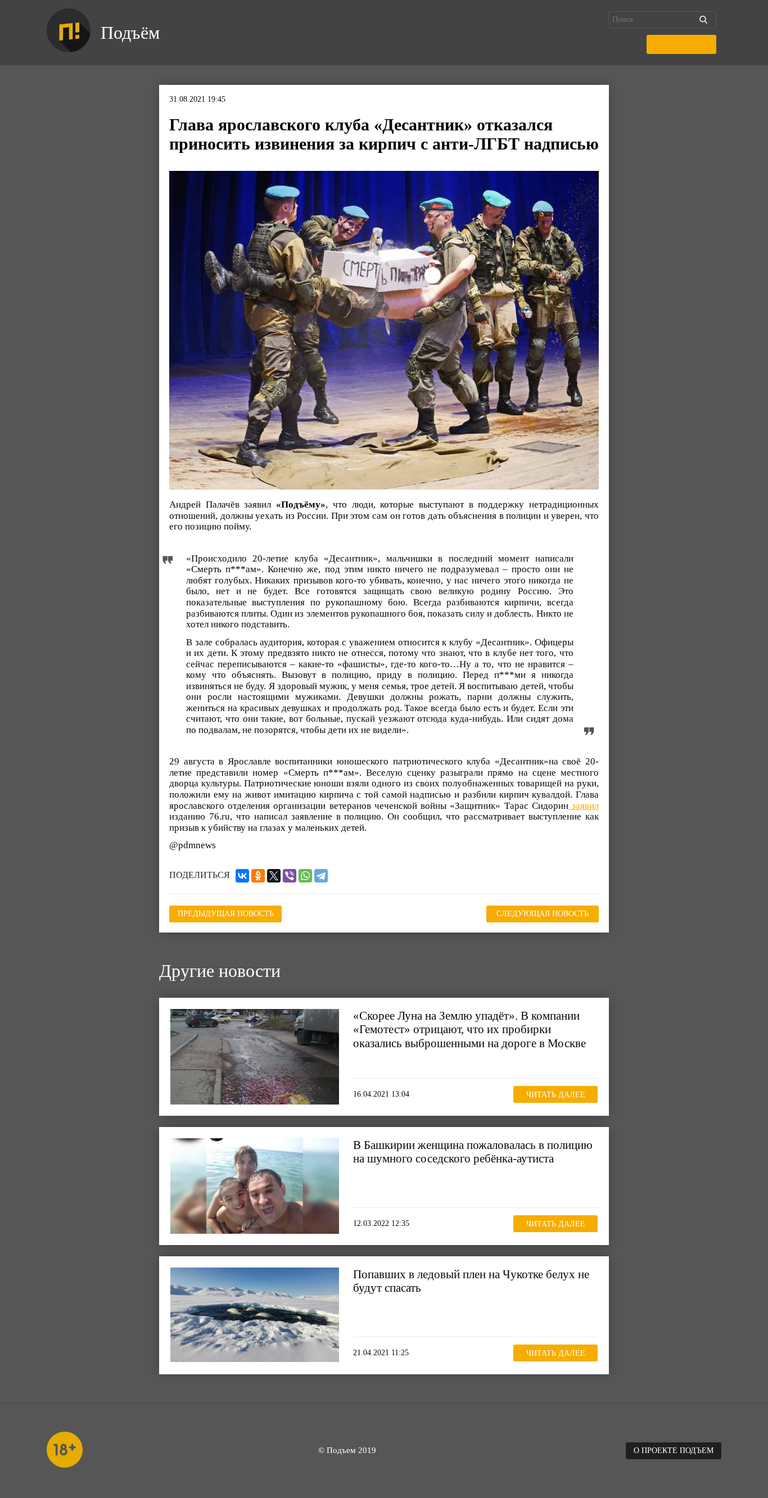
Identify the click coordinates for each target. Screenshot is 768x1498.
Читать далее (555, 1094)
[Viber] (289, 875)
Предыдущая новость (226, 913)
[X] (274, 875)
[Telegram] (321, 875)
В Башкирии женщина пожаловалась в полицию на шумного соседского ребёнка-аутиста (473, 1151)
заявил (583, 805)
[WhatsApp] (305, 875)
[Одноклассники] (258, 875)
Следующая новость (542, 913)
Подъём (130, 32)
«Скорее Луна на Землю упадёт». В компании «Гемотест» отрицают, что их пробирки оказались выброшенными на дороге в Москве (469, 1029)
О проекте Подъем (673, 1450)
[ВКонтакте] (242, 875)
